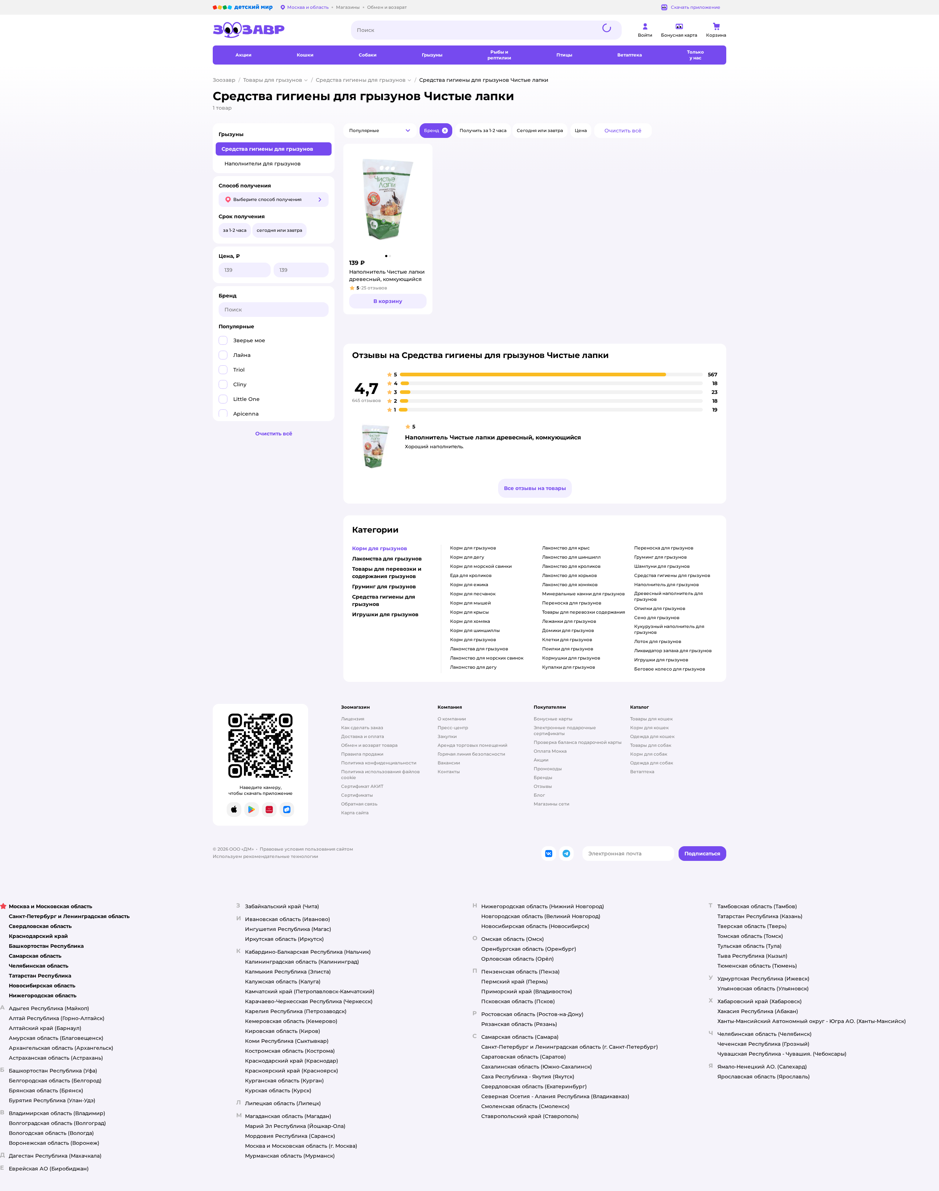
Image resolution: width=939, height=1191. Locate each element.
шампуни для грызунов (662, 566)
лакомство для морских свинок (486, 658)
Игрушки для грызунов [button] (385, 614)
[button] (380, 130)
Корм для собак (648, 754)
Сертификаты (357, 795)
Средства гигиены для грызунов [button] (383, 600)
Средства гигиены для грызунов (361, 80)
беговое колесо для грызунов (669, 669)
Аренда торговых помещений (472, 745)
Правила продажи (362, 754)
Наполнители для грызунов (262, 163)
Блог (539, 795)
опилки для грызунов (659, 608)
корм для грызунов (473, 548)
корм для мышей (470, 603)
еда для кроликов (471, 575)
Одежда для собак (651, 763)
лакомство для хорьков (569, 575)
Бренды (543, 777)
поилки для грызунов (567, 648)
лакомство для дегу (473, 667)
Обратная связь (359, 804)
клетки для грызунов (567, 639)
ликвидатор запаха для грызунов (673, 650)
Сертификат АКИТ (362, 786)
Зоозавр (224, 80)
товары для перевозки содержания (583, 612)
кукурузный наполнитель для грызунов (669, 629)
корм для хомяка (470, 621)
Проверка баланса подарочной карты (578, 742)
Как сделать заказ (362, 727)
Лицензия (352, 718)
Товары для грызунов (272, 80)
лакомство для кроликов (571, 566)
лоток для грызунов (657, 641)
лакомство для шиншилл (571, 557)
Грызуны (231, 134)
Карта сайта (355, 812)
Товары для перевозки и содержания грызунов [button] (386, 573)
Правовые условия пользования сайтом (306, 849)
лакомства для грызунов (479, 648)
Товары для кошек (651, 718)
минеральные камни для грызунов (583, 593)
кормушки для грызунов (571, 658)
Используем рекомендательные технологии (265, 856)
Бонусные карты (553, 718)
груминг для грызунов (660, 557)
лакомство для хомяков (570, 584)
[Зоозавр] (276, 30)
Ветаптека (642, 771)
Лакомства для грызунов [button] (387, 558)
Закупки (447, 736)
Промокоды (548, 768)
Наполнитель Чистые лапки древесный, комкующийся (493, 437)
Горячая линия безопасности (471, 754)
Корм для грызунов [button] (379, 548)
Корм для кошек (649, 727)
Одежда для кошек (652, 736)
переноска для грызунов (571, 603)
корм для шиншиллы (475, 630)
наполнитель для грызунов (666, 584)
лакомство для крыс (566, 548)
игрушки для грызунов (661, 659)
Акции (541, 760)
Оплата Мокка (550, 751)
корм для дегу (467, 557)
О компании (452, 718)
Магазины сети (551, 804)
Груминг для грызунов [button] (384, 586)
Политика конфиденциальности (378, 763)
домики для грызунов (568, 630)
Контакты (449, 771)
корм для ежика (469, 584)
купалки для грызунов (568, 667)
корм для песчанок (473, 593)
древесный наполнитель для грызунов (668, 596)
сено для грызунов (656, 617)
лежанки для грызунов (569, 621)
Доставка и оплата (362, 736)
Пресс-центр (453, 727)
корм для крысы (469, 612)
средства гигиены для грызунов (672, 575)
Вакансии (449, 763)
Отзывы (543, 786)
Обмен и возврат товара (369, 745)
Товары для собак (650, 745)
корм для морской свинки (481, 566)
